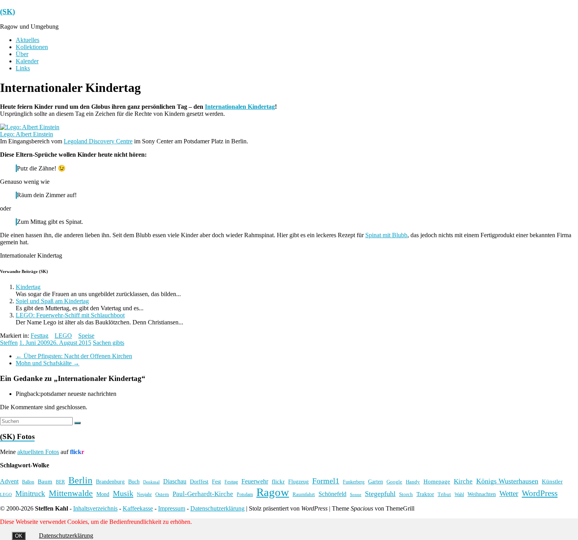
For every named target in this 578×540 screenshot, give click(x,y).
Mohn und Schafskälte (47, 363)
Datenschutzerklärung (217, 508)
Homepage (436, 481)
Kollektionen (32, 47)
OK (18, 536)
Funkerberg (353, 482)
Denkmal (151, 482)
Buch (134, 481)
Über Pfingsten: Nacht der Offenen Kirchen (74, 356)
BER (60, 482)
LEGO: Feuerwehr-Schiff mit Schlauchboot (70, 315)
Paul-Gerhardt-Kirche (203, 494)
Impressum (171, 508)
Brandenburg (110, 481)
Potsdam (245, 494)
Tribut (444, 494)
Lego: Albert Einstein (26, 134)
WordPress (540, 493)
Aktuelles (27, 40)
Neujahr (144, 494)
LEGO (63, 335)
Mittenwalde (71, 493)
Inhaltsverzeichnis (95, 508)
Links (23, 68)
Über (22, 54)
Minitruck (30, 493)
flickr (278, 481)
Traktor (425, 494)
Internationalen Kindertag (240, 106)
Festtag (39, 335)
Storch (406, 494)
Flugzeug (298, 481)
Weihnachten (482, 494)
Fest (216, 481)
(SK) (7, 11)
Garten (375, 482)
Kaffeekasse (138, 508)
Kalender (27, 61)
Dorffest (199, 481)
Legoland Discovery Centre (98, 141)
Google (394, 482)
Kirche (463, 481)
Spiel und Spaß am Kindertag (52, 301)
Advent (9, 481)
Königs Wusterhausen (507, 481)
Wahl (459, 494)
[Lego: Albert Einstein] (29, 127)
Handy (413, 482)
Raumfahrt (304, 494)
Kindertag (28, 287)
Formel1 (325, 480)
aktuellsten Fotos (38, 451)
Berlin (80, 480)
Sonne (355, 494)
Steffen (9, 342)
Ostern (162, 494)
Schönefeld (332, 494)
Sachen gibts (108, 342)
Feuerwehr (254, 481)
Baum (45, 481)
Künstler (552, 481)
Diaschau (174, 481)
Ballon (28, 482)
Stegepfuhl (380, 494)
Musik (123, 493)
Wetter (508, 493)
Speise (86, 335)
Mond (102, 494)
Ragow (272, 492)
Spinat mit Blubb (386, 235)
